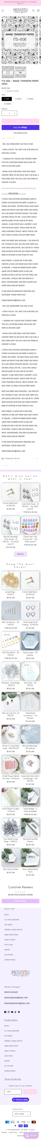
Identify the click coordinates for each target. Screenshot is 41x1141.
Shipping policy (21, 1136)
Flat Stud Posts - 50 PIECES (10, 653)
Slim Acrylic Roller (10, 869)
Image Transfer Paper (11, 935)
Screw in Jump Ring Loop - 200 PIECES (10, 747)
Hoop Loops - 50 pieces (30, 653)
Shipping (4, 91)
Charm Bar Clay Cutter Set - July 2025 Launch (30, 539)
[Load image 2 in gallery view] (20, 72)
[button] (2, 10)
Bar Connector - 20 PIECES (10, 623)
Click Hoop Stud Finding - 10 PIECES (30, 623)
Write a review (20, 901)
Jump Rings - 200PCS (10, 593)
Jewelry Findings (9, 940)
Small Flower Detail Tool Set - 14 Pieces (10, 777)
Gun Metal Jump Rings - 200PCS (11, 840)
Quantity (4, 109)
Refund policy (13, 1132)
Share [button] (6, 465)
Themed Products (9, 960)
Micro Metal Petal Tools (30, 870)
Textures (7, 950)
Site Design (24, 1129)
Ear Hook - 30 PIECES (30, 684)
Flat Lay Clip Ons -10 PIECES (10, 714)
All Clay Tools (8, 955)
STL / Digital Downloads (11, 920)
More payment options (20, 133)
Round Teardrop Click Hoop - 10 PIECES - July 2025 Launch (11, 540)
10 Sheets (7, 104)
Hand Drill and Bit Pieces (30, 840)
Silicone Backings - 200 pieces (30, 747)
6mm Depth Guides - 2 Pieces (10, 810)
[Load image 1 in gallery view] (8, 72)
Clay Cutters (8, 925)
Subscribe (30, 1092)
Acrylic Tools (8, 945)
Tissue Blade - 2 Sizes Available (30, 810)
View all (20, 554)
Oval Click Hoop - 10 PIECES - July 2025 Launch (30, 506)
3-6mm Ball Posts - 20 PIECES (11, 504)
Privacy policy (23, 1132)
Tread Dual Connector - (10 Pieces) (30, 715)
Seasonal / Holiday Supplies (13, 930)
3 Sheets (18, 99)
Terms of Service (12, 1079)
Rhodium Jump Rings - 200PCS (11, 684)
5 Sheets (30, 99)
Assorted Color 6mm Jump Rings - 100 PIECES (30, 778)
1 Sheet (7, 99)
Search (6, 915)
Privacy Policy (10, 1020)
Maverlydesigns (15, 1129)
